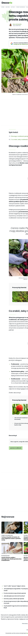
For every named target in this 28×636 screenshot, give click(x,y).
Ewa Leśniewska (17, 24)
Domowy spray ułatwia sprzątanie (14, 599)
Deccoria (8, 7)
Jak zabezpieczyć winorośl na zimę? (14, 596)
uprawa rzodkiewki (15, 448)
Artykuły (13, 7)
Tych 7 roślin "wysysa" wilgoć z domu (14, 586)
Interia (2, 7)
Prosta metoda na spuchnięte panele (15, 593)
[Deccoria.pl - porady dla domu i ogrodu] (7, 3)
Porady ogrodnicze (20, 7)
